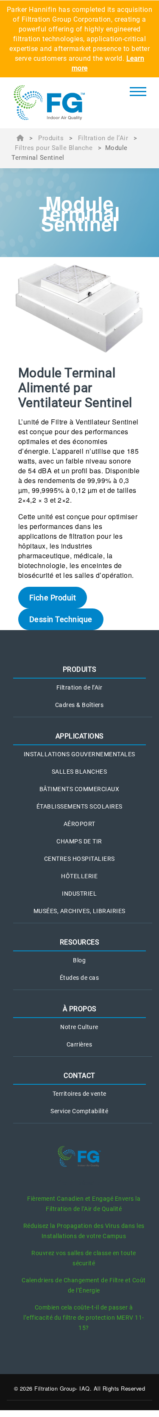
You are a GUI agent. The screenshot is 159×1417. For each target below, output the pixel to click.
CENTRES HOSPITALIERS (79, 858)
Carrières (79, 1044)
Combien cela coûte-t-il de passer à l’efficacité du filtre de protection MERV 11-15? (83, 1317)
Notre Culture (79, 1027)
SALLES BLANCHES (79, 771)
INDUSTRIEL (79, 893)
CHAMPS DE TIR (79, 841)
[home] (56, 103)
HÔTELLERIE (79, 876)
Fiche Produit (52, 597)
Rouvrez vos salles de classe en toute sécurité (83, 1258)
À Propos (80, 1009)
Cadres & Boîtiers (79, 704)
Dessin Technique (60, 619)
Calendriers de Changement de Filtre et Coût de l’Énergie (84, 1285)
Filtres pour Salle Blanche (53, 148)
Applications (80, 736)
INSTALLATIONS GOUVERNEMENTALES (79, 754)
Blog (79, 960)
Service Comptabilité (79, 1111)
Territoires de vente (79, 1093)
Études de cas (79, 977)
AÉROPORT (79, 823)
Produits (51, 138)
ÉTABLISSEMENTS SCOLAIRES (79, 806)
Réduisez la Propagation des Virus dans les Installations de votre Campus (84, 1230)
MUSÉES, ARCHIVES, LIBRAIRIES (79, 911)
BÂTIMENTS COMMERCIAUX (79, 789)
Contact (79, 1076)
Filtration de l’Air (103, 138)
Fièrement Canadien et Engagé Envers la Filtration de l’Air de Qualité (83, 1203)
